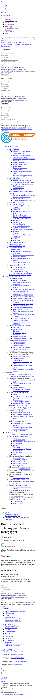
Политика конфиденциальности (12, 694)
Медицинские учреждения (22, 298)
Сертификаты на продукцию (22, 396)
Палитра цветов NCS (20, 409)
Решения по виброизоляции (18, 340)
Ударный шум (17, 360)
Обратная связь (18, 501)
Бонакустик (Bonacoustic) (21, 206)
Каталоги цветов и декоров (18, 405)
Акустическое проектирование (23, 255)
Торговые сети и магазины (18, 479)
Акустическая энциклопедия (22, 414)
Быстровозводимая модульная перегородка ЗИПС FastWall (23, 176)
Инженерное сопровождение (23, 264)
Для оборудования (19, 342)
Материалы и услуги (12, 146)
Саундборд (16, 208)
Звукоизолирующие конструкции (20, 325)
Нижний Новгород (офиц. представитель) (22, 449)
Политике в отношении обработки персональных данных (17, 128)
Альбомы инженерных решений (20, 374)
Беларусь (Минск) (19, 458)
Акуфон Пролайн (19, 224)
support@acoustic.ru (17, 658)
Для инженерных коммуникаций (19, 344)
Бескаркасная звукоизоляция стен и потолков (22, 152)
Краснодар (8, 26)
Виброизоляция (14, 179)
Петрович (15, 483)
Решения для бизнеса (20, 336)
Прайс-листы (13, 148)
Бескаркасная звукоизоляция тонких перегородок (22, 156)
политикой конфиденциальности (13, 71)
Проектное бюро (14, 249)
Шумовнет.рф (19, 472)
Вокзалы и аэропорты (20, 291)
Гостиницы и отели (19, 293)
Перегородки (9, 613)
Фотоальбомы (17, 400)
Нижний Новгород (11, 28)
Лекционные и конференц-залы (23, 289)
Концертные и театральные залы (24, 296)
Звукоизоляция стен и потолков (15, 612)
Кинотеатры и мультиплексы (23, 295)
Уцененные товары (15, 244)
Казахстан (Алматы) (20, 460)
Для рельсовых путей (20, 349)
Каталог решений (11, 628)
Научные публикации (20, 429)
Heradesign (16, 237)
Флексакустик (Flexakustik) (22, 235)
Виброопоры (17, 189)
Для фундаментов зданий (21, 347)
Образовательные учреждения (23, 304)
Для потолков (17, 329)
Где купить (8, 638)
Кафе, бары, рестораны (20, 309)
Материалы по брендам (17, 246)
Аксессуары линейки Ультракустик (20, 169)
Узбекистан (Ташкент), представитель (20, 464)
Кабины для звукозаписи (21, 197)
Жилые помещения (19, 280)
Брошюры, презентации (21, 402)
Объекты (8, 629)
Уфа (6, 33)
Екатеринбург (9, 24)
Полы (7, 615)
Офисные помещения (20, 305)
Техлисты (16, 398)
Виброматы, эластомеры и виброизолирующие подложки (23, 181)
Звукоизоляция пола (19, 162)
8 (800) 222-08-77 (6, 42)
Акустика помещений (16, 204)
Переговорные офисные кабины (24, 195)
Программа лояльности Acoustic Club (21, 376)
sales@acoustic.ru (17, 654)
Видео (15, 394)
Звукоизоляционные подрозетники (20, 165)
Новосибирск (9, 32)
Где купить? (9, 432)
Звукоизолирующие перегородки (19, 333)
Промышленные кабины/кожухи (24, 200)
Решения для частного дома (22, 338)
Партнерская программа (21, 478)
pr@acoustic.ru (17, 664)
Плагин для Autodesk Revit (22, 383)
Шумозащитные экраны (17, 202)
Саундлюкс (16, 209)
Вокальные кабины (19, 199)
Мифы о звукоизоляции (21, 356)
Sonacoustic (16, 240)
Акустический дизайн (20, 257)
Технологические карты (21, 391)
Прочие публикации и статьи (23, 427)
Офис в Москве (19, 42)
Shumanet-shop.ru (24, 469)
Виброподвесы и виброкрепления (18, 187)
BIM (14, 382)
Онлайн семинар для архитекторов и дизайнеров (22, 272)
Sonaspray (16, 231)
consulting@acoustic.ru (20, 661)
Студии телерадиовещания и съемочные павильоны (22, 319)
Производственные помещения (23, 307)
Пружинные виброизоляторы (23, 184)
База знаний (9, 373)
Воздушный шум (18, 358)
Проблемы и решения (12, 276)
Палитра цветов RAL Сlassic (22, 407)
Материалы (9, 624)
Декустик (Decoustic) (20, 215)
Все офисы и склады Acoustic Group (21, 434)
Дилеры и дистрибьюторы (18, 485)
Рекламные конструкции (21, 403)
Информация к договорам (13, 644)
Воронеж (8, 30)
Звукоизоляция (14, 150)
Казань (7, 22)
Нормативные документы (21, 412)
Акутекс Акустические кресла (23, 229)
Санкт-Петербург (11, 21)
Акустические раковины (17, 242)
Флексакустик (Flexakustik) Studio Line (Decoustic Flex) (22, 217)
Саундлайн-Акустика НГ (21, 226)
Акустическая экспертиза (21, 262)
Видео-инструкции (19, 387)
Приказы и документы (12, 646)
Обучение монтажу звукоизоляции (19, 268)
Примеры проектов (15, 351)
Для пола (16, 331)
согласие (8, 67)
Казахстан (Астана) (19, 461)
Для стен (16, 327)
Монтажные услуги (15, 247)
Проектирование (10, 631)
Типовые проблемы (15, 278)
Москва (7, 19)
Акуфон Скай (17, 222)
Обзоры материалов (19, 431)
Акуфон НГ (17, 220)
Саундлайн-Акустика (20, 228)
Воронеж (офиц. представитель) (24, 441)
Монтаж (7, 633)
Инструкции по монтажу (21, 389)
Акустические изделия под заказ (20, 275)
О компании (9, 636)
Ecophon (15, 233)
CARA (15, 238)
